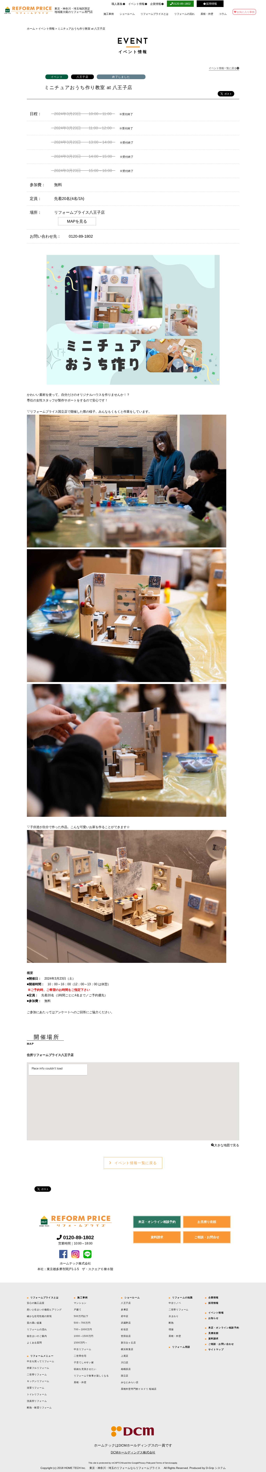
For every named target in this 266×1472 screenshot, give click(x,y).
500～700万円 (82, 1322)
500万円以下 (81, 1316)
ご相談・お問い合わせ (221, 1344)
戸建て (77, 1309)
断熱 (171, 1322)
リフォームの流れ (184, 14)
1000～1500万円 (83, 1336)
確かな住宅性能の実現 (39, 1316)
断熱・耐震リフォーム (39, 1407)
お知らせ (213, 1318)
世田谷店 (126, 1336)
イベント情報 (136, 4)
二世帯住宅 (80, 1356)
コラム (223, 14)
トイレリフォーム (37, 1394)
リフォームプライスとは (154, 14)
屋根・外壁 (207, 14)
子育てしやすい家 (84, 1362)
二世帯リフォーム (37, 1374)
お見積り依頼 (206, 1221)
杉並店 (124, 1329)
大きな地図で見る (226, 1145)
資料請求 (157, 1237)
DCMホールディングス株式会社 (133, 1452)
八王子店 (126, 1303)
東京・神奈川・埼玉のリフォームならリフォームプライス (125, 1467)
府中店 (124, 1316)
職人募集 (117, 4)
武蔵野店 (126, 1322)
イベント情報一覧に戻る (136, 1163)
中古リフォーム (82, 1349)
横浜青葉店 (127, 1349)
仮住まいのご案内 (37, 1336)
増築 (171, 1329)
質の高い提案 (34, 1322)
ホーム (31, 28)
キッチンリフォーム (38, 1381)
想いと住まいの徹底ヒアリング (44, 1309)
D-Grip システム (216, 1467)
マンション (80, 1303)
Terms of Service (164, 1463)
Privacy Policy (145, 1463)
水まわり (174, 1316)
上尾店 (124, 1356)
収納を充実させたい (85, 1369)
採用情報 (213, 1303)
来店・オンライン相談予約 (157, 1221)
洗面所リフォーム (37, 1401)
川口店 (124, 1362)
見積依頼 (213, 1333)
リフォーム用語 (181, 1347)
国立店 (124, 1375)
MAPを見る (77, 221)
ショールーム (127, 14)
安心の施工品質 (35, 1303)
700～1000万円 (83, 1329)
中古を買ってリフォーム (40, 1361)
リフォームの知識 (182, 1297)
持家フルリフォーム (38, 1368)
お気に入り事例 (246, 12)
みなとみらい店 (129, 1382)
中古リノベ (175, 1303)
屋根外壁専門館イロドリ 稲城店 (139, 1389)
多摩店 (124, 1309)
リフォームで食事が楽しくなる (91, 1375)
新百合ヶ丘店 (128, 1342)
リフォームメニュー (42, 1356)
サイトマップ (216, 1349)
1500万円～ (80, 1342)
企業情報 (155, 4)
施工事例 (109, 14)
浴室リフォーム (35, 1387)
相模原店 (126, 1369)
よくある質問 (34, 1342)
